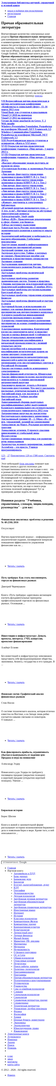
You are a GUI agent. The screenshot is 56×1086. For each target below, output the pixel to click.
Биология (19, 882)
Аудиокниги (14, 1036)
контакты (12, 1061)
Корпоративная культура (27, 927)
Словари (18, 991)
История (18, 915)
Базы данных (21, 876)
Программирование (24, 972)
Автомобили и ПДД (24, 873)
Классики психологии (25, 918)
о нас (10, 1056)
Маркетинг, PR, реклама (26, 941)
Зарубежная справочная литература (32, 907)
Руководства (20, 986)
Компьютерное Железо (26, 921)
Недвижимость (22, 949)
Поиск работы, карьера (26, 966)
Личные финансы (23, 935)
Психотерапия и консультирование (32, 980)
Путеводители (21, 983)
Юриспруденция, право (26, 1028)
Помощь (11, 1048)
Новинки (12, 1039)
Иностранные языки (24, 910)
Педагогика (20, 963)
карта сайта (13, 1064)
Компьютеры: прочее (25, 924)
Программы (20, 974)
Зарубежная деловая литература (30, 898)
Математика (20, 944)
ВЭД (16, 887)
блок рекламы (26, 463)
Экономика (20, 1022)
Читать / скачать (15, 566)
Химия (17, 1017)
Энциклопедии (22, 1025)
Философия (20, 1014)
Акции (11, 1042)
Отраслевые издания (25, 960)
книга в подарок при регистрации (25, 10)
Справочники (21, 1003)
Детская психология (24, 896)
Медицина (19, 946)
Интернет (19, 913)
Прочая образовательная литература (33, 977)
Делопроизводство (24, 893)
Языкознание (21, 1031)
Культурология (21, 929)
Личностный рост (23, 932)
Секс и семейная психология (29, 989)
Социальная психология (26, 994)
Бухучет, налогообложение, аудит (31, 884)
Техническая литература (27, 1005)
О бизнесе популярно (25, 952)
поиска (38, 95)
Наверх (11, 1075)
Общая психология (24, 958)
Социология (20, 997)
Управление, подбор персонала (30, 1008)
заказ (10, 1059)
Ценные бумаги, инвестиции (29, 1019)
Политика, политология (26, 969)
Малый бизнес (21, 938)
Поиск (10, 1045)
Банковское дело (22, 879)
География (19, 890)
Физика (18, 1011)
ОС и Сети (19, 955)
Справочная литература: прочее (30, 1000)
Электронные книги (18, 1034)
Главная (11, 868)
